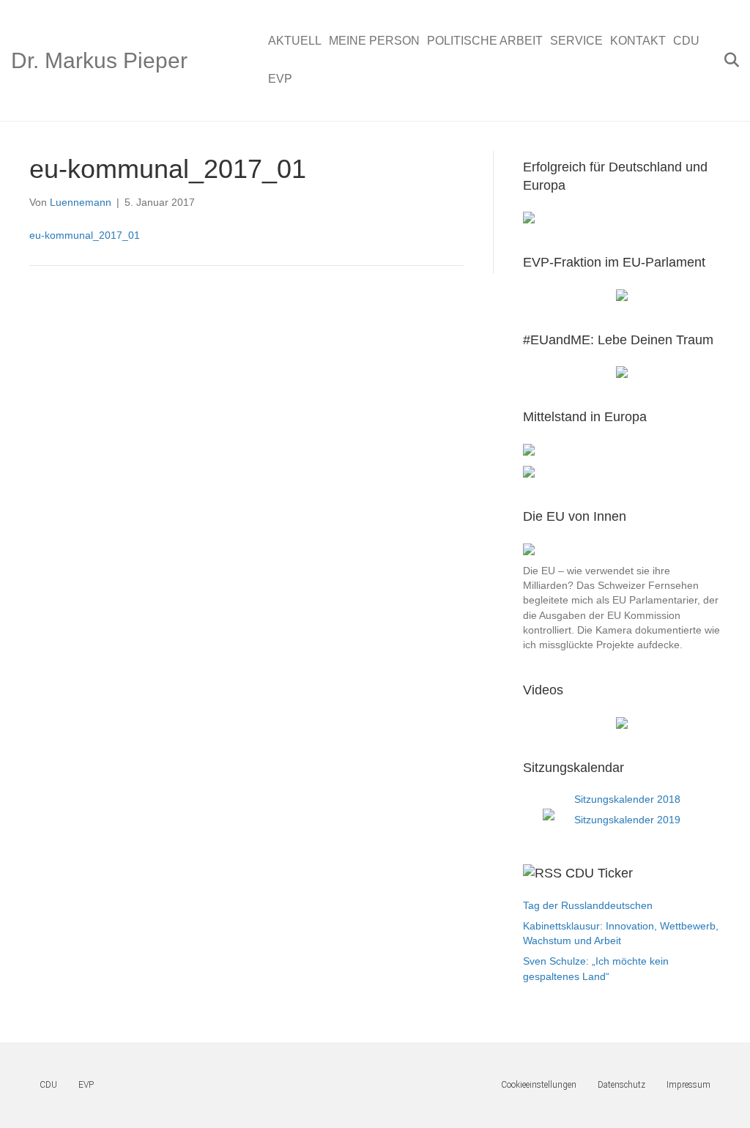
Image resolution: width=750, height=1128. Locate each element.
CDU (686, 40)
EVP (280, 79)
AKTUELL (295, 40)
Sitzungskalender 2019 (627, 819)
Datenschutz (621, 1085)
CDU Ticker (599, 873)
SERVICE (576, 40)
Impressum (688, 1085)
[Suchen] (730, 60)
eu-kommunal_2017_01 (84, 235)
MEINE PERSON (374, 40)
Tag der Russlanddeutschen (588, 905)
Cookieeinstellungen (538, 1085)
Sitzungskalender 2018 (627, 799)
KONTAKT (638, 40)
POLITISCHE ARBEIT (485, 40)
